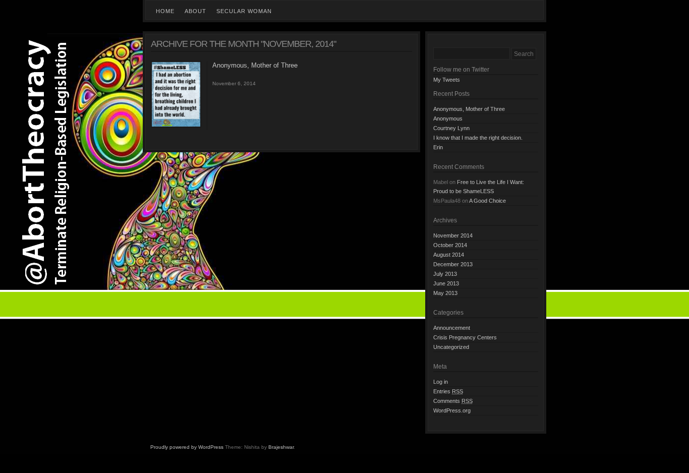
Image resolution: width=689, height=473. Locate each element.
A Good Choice (487, 201)
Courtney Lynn (451, 128)
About (195, 11)
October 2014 (450, 245)
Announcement (451, 328)
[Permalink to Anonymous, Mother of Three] (176, 125)
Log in (440, 382)
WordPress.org (452, 410)
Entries (448, 391)
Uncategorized (451, 347)
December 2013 (453, 264)
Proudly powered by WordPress (186, 447)
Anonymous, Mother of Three (255, 65)
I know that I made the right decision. (478, 138)
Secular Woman (244, 11)
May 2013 (445, 293)
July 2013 (445, 274)
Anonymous (448, 118)
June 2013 (446, 283)
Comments (453, 401)
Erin (438, 147)
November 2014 (453, 235)
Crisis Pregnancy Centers (465, 337)
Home (165, 11)
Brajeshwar (281, 447)
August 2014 (448, 255)
